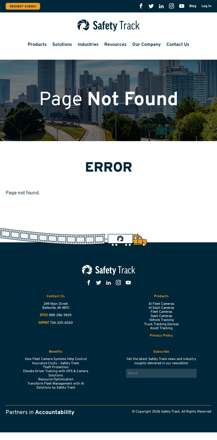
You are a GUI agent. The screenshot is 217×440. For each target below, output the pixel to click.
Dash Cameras (161, 316)
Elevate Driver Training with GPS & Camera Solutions (55, 373)
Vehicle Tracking (161, 320)
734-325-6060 (61, 323)
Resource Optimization (55, 379)
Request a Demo (23, 6)
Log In (206, 6)
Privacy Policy (161, 335)
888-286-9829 (60, 315)
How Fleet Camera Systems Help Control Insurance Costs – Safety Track (56, 361)
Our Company (146, 45)
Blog (192, 6)
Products (37, 45)
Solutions (62, 45)
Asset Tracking (161, 328)
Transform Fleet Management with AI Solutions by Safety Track (55, 385)
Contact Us (177, 45)
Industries (88, 45)
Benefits (55, 352)
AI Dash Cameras (161, 308)
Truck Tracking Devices (161, 324)
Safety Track (108, 25)
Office (44, 315)
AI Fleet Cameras (161, 304)
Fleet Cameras (161, 312)
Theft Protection (56, 367)
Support (43, 323)
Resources (115, 45)
